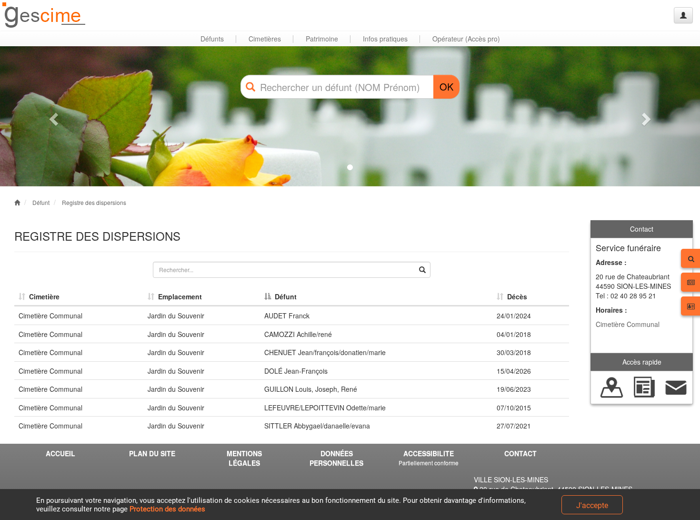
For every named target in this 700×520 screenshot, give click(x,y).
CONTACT (520, 453)
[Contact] (676, 386)
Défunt (41, 202)
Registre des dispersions (94, 202)
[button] (52, 116)
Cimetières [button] (265, 38)
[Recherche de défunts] (612, 386)
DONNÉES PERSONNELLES (336, 458)
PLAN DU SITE (152, 453)
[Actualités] (644, 386)
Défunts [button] (212, 38)
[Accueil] (44, 15)
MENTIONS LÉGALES (244, 458)
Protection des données (167, 509)
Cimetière (42, 296)
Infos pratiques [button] (385, 38)
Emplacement (178, 296)
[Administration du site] (683, 15)
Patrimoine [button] (322, 38)
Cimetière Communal (628, 324)
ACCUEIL (60, 453)
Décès (515, 296)
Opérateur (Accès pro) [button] (466, 38)
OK (446, 86)
